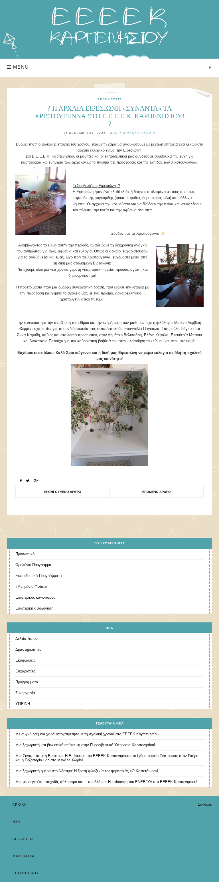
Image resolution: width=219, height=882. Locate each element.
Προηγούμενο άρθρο (62, 491)
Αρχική (20, 804)
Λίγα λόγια (23, 839)
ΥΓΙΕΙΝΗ (22, 704)
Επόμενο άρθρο (156, 491)
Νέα (17, 821)
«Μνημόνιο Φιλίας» (31, 586)
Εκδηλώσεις (110, 99)
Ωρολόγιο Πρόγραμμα (33, 565)
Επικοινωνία (26, 873)
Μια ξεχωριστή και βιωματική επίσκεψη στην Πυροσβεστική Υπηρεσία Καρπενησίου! (85, 745)
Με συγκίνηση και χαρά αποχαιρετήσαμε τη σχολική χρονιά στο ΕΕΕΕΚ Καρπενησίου (87, 734)
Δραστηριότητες (28, 649)
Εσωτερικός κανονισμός (35, 597)
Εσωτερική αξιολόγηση (34, 608)
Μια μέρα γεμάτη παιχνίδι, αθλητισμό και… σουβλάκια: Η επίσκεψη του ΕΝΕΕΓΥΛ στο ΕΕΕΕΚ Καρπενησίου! (106, 782)
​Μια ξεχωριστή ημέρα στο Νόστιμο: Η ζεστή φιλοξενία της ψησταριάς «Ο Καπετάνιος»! (86, 771)
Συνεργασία (25, 693)
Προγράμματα (26, 682)
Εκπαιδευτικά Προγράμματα (38, 576)
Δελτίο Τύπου (26, 638)
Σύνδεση (205, 804)
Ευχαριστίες (25, 671)
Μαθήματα (24, 856)
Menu (20, 67)
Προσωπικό (25, 554)
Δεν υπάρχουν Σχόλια (133, 132)
